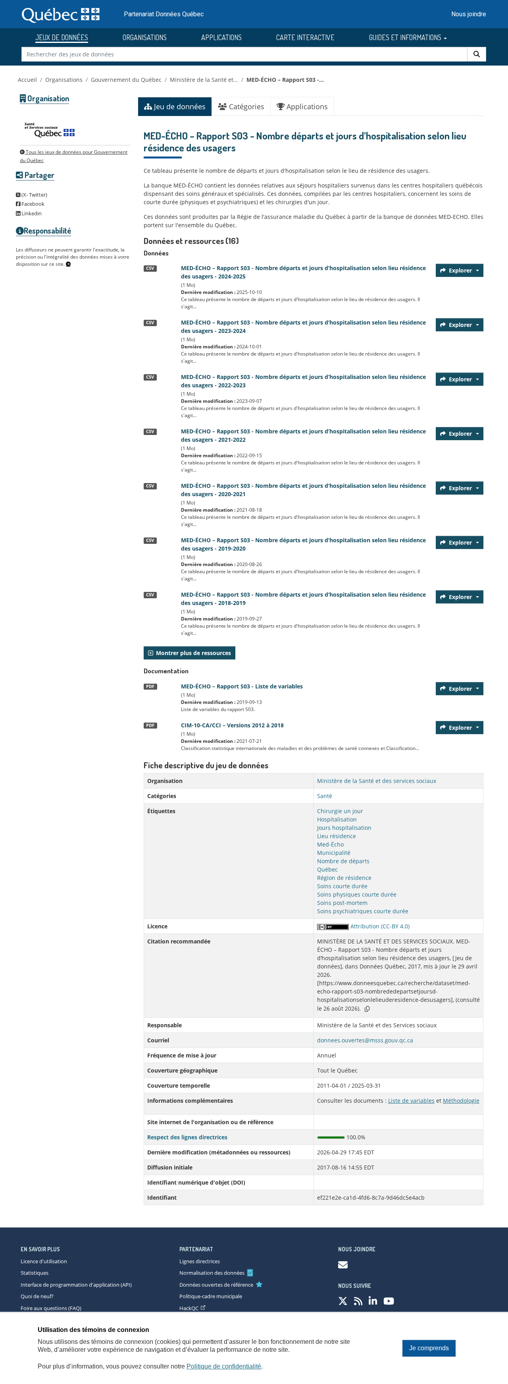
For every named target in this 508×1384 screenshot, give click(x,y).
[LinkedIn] (373, 1300)
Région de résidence (344, 877)
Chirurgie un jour (340, 811)
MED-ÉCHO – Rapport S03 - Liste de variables (242, 686)
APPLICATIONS (221, 37)
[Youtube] (388, 1300)
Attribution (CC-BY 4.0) (379, 926)
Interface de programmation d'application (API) (76, 1284)
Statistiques (34, 1272)
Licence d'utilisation (44, 1261)
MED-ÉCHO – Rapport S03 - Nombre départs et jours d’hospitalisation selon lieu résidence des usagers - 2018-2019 (303, 599)
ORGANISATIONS (145, 37)
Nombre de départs (343, 861)
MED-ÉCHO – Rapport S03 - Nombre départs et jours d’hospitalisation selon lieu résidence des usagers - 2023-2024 (303, 326)
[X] (343, 1300)
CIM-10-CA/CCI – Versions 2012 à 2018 (232, 725)
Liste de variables (411, 1100)
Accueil (27, 79)
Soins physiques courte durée (356, 894)
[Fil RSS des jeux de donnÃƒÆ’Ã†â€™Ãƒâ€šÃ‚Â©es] (358, 1300)
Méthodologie (461, 1100)
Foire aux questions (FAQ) (51, 1308)
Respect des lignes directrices (187, 1137)
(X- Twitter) (33, 194)
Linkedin (31, 213)
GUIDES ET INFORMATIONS (406, 37)
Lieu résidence (336, 836)
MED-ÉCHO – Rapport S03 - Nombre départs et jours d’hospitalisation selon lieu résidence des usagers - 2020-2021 (303, 490)
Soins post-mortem (342, 903)
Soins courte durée (342, 886)
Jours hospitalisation (344, 827)
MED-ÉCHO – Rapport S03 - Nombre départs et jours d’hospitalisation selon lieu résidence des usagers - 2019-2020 (303, 544)
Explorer (460, 270)
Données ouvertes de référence (216, 1284)
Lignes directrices (199, 1261)
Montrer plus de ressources (193, 653)
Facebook (32, 203)
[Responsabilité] (68, 264)
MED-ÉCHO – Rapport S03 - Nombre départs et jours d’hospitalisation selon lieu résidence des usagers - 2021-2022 (303, 435)
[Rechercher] (476, 54)
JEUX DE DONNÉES (61, 37)
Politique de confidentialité (224, 1366)
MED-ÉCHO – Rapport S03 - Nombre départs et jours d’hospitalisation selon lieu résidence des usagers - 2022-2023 (303, 381)
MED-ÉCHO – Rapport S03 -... (285, 79)
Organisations (64, 79)
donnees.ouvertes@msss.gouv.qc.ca (365, 1040)
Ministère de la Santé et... (204, 79)
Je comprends (429, 1348)
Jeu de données (179, 106)
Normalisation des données (211, 1272)
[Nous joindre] (343, 1264)
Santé (324, 796)
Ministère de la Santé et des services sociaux (376, 781)
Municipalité (333, 852)
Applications (306, 106)
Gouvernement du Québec (126, 79)
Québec (327, 869)
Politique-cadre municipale (210, 1296)
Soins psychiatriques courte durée (362, 911)
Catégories (245, 106)
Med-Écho (330, 844)
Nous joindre (468, 14)
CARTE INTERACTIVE (305, 37)
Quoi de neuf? (37, 1296)
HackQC (188, 1308)
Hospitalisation (337, 819)
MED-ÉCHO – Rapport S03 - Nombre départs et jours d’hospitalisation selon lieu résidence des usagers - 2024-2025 (303, 272)
